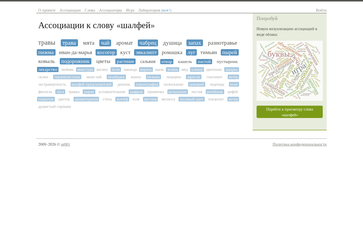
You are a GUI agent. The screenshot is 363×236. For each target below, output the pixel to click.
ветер (233, 77)
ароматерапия (86, 99)
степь (107, 99)
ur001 (65, 144)
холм (116, 69)
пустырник (227, 61)
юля (136, 99)
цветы (103, 61)
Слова (90, 10)
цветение (214, 69)
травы (46, 43)
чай (105, 42)
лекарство (47, 69)
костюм (150, 99)
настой (204, 61)
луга (60, 91)
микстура (85, 69)
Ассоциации (70, 10)
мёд (185, 69)
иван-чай (94, 77)
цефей (232, 91)
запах (194, 42)
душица (172, 42)
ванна (136, 77)
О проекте (47, 10)
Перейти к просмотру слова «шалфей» (289, 111)
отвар (166, 61)
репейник (215, 91)
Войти (321, 10)
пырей (229, 52)
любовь (67, 69)
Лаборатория (154, 10)
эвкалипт (146, 52)
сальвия (148, 61)
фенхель (45, 91)
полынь (153, 77)
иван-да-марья (75, 52)
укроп (89, 91)
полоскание (173, 84)
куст (125, 52)
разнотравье (222, 42)
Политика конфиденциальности (300, 144)
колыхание (177, 91)
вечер (233, 99)
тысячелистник (67, 77)
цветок (64, 99)
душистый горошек (54, 106)
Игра (130, 10)
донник (124, 84)
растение (125, 61)
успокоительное (112, 91)
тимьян (208, 52)
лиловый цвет (191, 99)
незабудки (116, 77)
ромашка (172, 52)
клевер (197, 69)
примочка (155, 91)
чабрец (148, 42)
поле (234, 84)
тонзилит (216, 99)
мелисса (168, 99)
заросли (193, 77)
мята (88, 42)
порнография (147, 84)
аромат (124, 42)
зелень (172, 69)
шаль (159, 69)
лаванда (130, 69)
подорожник (75, 61)
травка (74, 91)
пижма (46, 52)
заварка (231, 69)
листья (196, 91)
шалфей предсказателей (92, 84)
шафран (136, 91)
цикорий (196, 84)
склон (43, 77)
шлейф (122, 99)
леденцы (217, 84)
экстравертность (52, 84)
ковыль (46, 61)
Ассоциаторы (110, 10)
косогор (106, 52)
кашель (185, 61)
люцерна (173, 77)
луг (191, 52)
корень (146, 69)
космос (102, 69)
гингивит (214, 77)
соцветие (46, 99)
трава (69, 42)
